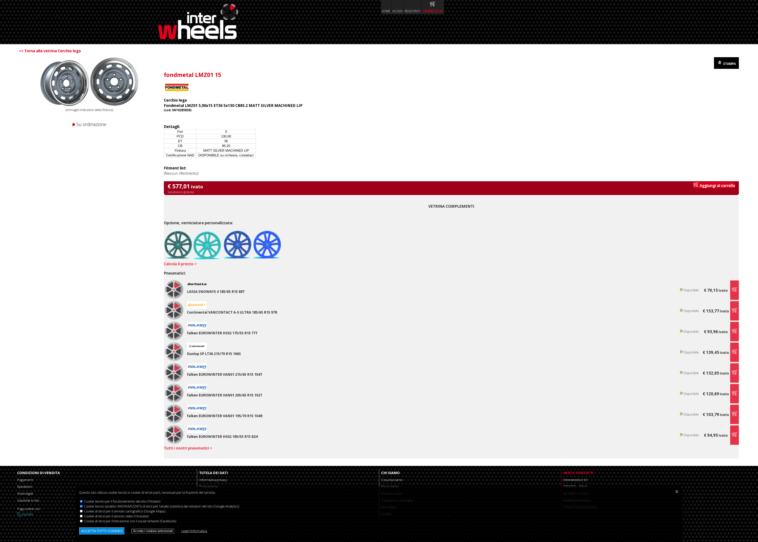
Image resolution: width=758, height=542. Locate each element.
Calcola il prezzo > (180, 263)
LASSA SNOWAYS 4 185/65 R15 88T (216, 291)
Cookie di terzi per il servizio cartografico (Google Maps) (124, 511)
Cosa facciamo (392, 480)
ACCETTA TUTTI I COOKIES (102, 531)
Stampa (729, 64)
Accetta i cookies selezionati (153, 531)
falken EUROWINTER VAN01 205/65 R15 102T (224, 395)
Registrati (412, 11)
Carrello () (432, 11)
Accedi (397, 11)
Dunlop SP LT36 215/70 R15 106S (214, 353)
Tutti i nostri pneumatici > (188, 448)
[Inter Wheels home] (198, 37)
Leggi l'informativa (194, 531)
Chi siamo (390, 473)
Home (386, 11)
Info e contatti (578, 473)
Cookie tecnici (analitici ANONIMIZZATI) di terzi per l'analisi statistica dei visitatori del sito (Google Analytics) (161, 506)
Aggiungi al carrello (717, 185)
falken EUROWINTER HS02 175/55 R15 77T (222, 333)
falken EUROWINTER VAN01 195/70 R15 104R (225, 416)
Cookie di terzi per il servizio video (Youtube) (116, 516)
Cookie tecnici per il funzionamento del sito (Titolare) (121, 501)
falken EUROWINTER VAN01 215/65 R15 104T (224, 374)
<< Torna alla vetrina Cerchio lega (50, 50)
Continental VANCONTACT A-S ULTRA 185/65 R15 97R (232, 312)
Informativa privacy (213, 480)
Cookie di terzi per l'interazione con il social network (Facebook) (129, 521)
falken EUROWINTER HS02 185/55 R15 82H (222, 436)
